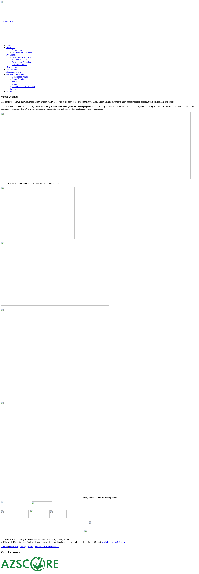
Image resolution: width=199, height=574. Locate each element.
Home (30, 546)
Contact (4, 546)
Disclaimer (13, 546)
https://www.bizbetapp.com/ (47, 546)
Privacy (23, 546)
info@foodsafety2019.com (113, 542)
